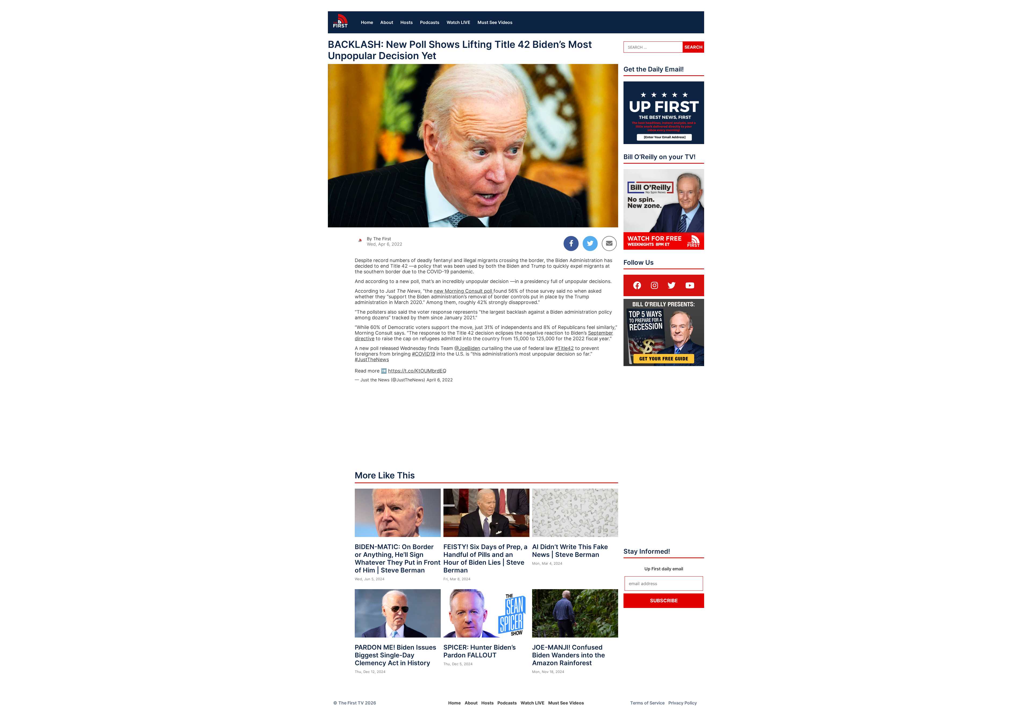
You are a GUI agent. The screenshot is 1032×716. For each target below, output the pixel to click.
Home (367, 22)
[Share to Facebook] (571, 243)
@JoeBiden (467, 348)
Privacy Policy (682, 703)
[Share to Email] (609, 243)
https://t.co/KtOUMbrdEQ (417, 371)
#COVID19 (423, 354)
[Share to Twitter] (590, 243)
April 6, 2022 (440, 379)
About (386, 22)
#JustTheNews (372, 359)
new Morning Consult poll (463, 291)
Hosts (406, 22)
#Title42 (564, 348)
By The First (379, 238)
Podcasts (429, 22)
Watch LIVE (458, 22)
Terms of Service (647, 703)
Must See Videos (495, 22)
